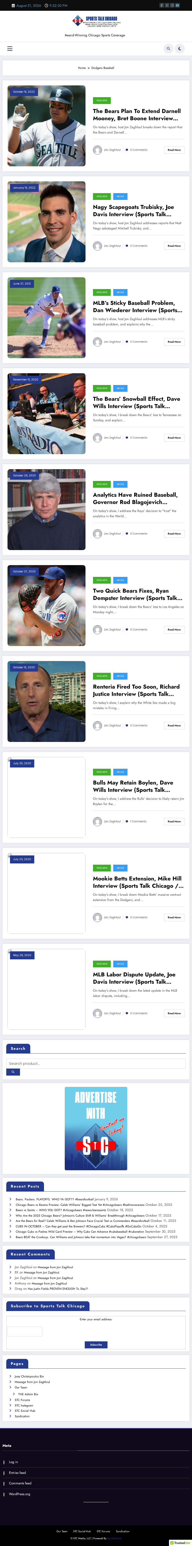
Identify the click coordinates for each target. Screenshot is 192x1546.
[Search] (169, 48)
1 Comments (138, 821)
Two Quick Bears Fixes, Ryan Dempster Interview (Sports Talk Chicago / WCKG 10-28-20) (135, 594)
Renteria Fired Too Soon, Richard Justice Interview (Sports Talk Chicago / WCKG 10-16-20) (136, 690)
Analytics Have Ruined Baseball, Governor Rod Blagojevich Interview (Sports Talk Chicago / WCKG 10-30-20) (135, 498)
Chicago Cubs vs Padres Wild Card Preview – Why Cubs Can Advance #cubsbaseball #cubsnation (80, 1231)
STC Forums (22, 1400)
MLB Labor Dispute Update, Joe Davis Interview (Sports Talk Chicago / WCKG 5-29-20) (134, 978)
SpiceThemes (114, 1538)
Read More (174, 150)
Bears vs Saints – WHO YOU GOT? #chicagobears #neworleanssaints (61, 1210)
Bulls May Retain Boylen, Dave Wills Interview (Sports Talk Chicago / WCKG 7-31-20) (133, 786)
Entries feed (17, 1472)
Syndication (22, 1416)
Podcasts (101, 100)
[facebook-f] (162, 5)
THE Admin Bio (28, 1394)
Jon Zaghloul (112, 150)
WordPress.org (19, 1494)
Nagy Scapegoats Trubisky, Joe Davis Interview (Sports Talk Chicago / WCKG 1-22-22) (133, 210)
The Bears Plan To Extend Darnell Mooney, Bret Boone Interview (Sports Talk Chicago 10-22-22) (137, 114)
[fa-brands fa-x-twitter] (167, 5)
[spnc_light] (180, 49)
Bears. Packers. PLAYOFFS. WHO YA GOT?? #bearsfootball (55, 1199)
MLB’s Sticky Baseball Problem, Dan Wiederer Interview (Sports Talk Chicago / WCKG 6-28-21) (135, 306)
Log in (13, 1462)
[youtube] (177, 5)
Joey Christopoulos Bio (29, 1376)
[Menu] (10, 48)
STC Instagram (24, 1405)
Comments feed (20, 1483)
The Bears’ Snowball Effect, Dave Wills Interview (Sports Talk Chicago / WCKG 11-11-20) (136, 402)
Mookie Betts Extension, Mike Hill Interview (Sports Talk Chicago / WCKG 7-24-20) (137, 882)
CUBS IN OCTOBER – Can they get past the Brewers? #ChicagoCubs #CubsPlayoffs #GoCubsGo (79, 1226)
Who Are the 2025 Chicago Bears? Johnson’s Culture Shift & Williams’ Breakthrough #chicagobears (80, 1215)
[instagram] (172, 5)
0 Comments (139, 150)
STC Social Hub (25, 1410)
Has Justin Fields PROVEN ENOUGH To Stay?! (58, 1288)
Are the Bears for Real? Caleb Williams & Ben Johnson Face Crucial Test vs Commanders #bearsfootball (83, 1221)
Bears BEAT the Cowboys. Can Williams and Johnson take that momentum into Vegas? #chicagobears (81, 1237)
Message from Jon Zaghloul (55, 1267)
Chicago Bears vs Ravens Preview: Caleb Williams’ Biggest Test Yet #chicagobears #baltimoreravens (80, 1205)
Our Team (21, 1387)
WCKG (120, 196)
